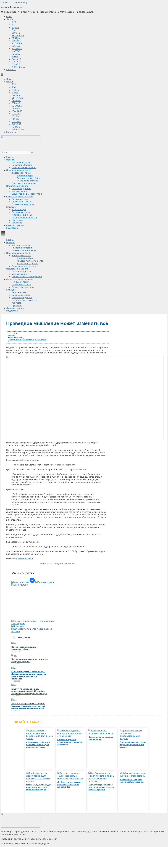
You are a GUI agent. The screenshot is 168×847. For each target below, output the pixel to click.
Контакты (11, 69)
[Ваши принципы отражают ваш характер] (102, 733)
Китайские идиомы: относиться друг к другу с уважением (69, 742)
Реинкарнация (19, 209)
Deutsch (16, 32)
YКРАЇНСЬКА (18, 67)
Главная (10, 157)
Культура (11, 207)
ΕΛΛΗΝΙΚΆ (17, 48)
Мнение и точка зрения (24, 167)
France (15, 30)
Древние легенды (21, 212)
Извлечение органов (27, 180)
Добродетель (13, 339)
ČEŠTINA (16, 38)
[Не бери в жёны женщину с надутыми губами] (14, 643)
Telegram (58, 563)
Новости (10, 159)
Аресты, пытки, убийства (30, 178)
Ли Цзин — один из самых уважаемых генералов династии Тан (70, 784)
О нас (9, 16)
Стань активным (15, 225)
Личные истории (20, 199)
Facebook (45, 563)
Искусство (17, 220)
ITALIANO (16, 59)
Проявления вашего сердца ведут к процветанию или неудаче (133, 744)
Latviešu (16, 46)
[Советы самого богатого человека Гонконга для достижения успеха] (40, 738)
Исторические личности (24, 217)
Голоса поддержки (21, 188)
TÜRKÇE (16, 64)
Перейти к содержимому (14, 2)
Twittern (67, 563)
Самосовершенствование (19, 196)
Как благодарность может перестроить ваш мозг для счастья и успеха (101, 787)
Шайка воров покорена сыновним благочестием (132, 780)
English (15, 27)
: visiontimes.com (24, 558)
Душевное (17, 222)
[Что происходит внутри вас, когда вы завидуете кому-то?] (14, 655)
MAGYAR (16, 51)
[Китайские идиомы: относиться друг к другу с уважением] (71, 736)
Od (73, 563)
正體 (14, 21)
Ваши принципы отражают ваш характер (101, 738)
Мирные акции (19, 191)
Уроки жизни (40, 339)
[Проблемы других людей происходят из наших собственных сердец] (40, 781)
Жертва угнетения (21, 172)
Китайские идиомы (22, 214)
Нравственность (27, 339)
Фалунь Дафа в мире (12, 7)
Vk (51, 563)
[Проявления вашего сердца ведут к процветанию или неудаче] (133, 738)
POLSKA (16, 53)
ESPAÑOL (16, 40)
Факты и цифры (25, 175)
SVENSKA (16, 61)
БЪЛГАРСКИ (18, 35)
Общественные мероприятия (27, 193)
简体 (14, 24)
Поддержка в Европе (17, 186)
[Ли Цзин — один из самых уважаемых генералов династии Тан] (71, 778)
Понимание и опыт (21, 201)
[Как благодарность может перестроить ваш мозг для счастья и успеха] (102, 781)
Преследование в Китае (18, 170)
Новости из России (22, 165)
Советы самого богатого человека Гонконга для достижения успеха (38, 744)
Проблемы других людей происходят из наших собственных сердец (38, 787)
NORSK (15, 56)
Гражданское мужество (24, 183)
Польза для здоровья (23, 204)
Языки (9, 19)
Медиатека (12, 228)
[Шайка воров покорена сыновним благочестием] (133, 775)
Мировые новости (21, 162)
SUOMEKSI (17, 43)
